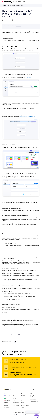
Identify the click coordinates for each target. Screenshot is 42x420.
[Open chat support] (37, 417)
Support (3, 5)
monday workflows (19, 5)
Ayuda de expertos (15, 372)
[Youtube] (21, 415)
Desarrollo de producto (25, 405)
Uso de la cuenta (28, 77)
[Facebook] (19, 415)
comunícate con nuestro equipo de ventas (28, 116)
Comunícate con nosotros (33, 408)
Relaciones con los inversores (16, 406)
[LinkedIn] (17, 415)
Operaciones (23, 407)
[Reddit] (14, 415)
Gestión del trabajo (8, 395)
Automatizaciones (7, 407)
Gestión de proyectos (24, 400)
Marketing (22, 402)
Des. (5, 398)
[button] (39, 2)
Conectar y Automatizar (10, 5)
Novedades (23, 395)
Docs (13, 395)
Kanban (14, 393)
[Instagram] (25, 415)
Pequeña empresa (33, 399)
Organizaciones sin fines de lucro (34, 401)
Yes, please (36, 414)
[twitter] (23, 415)
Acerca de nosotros (16, 402)
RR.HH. (31, 393)
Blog (22, 393)
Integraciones (6, 405)
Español (35, 389)
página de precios (10, 280)
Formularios (14, 398)
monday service (7, 400)
